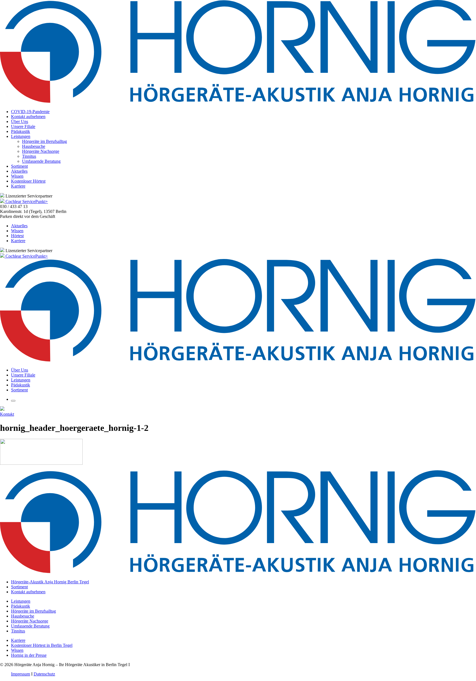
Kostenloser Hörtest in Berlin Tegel (41, 645)
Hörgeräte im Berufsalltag (44, 141)
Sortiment (19, 166)
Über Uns (19, 121)
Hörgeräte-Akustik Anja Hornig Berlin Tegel (50, 581)
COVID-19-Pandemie (30, 111)
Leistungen (20, 136)
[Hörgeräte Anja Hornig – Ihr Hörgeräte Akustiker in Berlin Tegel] (238, 102)
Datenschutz (44, 674)
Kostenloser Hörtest (28, 181)
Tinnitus (29, 156)
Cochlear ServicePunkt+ (27, 201)
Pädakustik (20, 131)
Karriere (18, 186)
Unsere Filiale (23, 126)
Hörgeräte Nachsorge (40, 151)
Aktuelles (19, 171)
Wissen (17, 176)
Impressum (20, 674)
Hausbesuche (33, 146)
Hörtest (17, 235)
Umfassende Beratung (41, 161)
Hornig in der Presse (29, 655)
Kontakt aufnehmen (28, 116)
